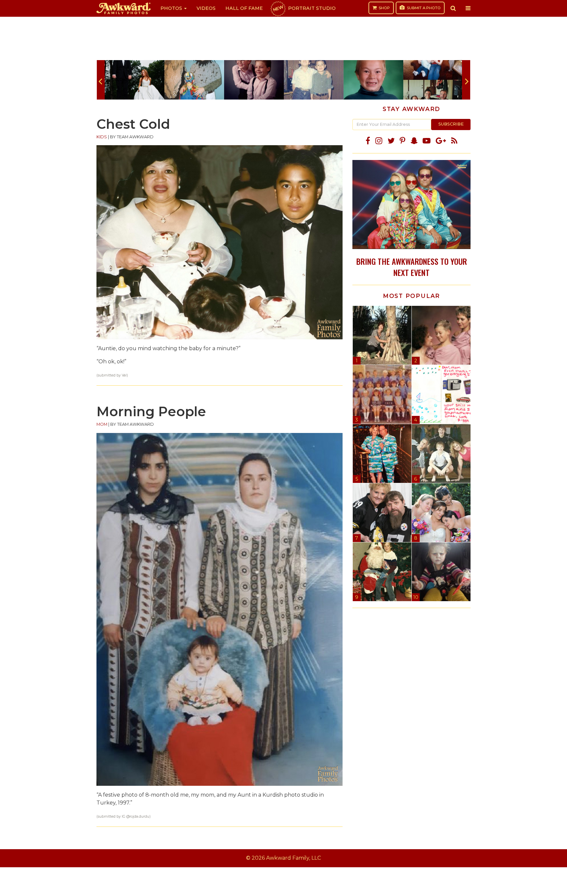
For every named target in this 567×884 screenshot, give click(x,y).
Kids (101, 136)
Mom (101, 424)
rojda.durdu (139, 816)
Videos (206, 8)
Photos (171, 8)
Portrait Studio (304, 8)
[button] (453, 8)
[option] (134, 80)
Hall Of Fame (244, 8)
